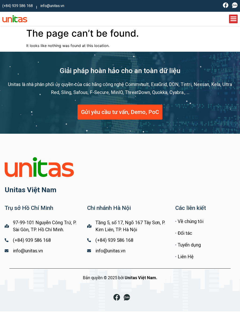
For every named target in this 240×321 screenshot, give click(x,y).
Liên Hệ (186, 256)
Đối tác (185, 233)
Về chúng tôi (190, 221)
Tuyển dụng (189, 245)
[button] (120, 112)
